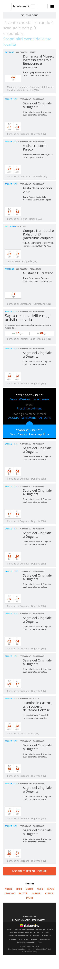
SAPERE (50, 889)
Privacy (34, 939)
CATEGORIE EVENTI (29, 15)
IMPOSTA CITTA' (38, 920)
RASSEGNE (9, 52)
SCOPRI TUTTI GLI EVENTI (29, 871)
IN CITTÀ (23, 893)
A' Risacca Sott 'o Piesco (35, 147)
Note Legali (23, 939)
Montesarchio (21, 6)
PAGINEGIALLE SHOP (44, 929)
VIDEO (40, 889)
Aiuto (40, 942)
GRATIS (33, 52)
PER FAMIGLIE (21, 52)
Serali (13, 399)
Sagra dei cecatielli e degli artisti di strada (28, 317)
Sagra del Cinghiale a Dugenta (37, 105)
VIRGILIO (17, 929)
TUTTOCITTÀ (38, 932)
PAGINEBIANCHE (25, 932)
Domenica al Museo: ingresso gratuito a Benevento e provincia (38, 61)
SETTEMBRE (28, 418)
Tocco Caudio (18, 434)
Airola (32, 434)
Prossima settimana (29, 408)
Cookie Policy (45, 939)
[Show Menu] (52, 6)
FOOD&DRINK (38, 99)
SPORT (19, 889)
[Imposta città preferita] (7, 6)
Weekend (25, 399)
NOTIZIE (8, 889)
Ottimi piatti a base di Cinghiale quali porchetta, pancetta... (37, 113)
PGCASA (13, 932)
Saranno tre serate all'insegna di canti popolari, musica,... (38, 156)
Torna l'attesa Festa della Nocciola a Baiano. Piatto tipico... (37, 198)
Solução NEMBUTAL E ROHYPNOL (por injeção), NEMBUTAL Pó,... (38, 244)
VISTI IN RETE (10, 226)
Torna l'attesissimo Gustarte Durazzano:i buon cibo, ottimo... (37, 279)
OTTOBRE (45, 418)
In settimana (41, 399)
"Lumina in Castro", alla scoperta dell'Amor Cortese (37, 706)
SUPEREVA (46, 935)
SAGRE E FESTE (11, 99)
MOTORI (29, 889)
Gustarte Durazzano (38, 273)
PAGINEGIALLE (28, 929)
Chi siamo (12, 939)
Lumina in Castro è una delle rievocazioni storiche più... (36, 716)
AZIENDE (49, 893)
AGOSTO (13, 418)
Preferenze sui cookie (26, 942)
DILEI (47, 932)
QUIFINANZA (23, 935)
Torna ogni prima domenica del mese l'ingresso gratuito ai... (37, 74)
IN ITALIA (36, 893)
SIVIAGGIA (12, 935)
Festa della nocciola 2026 (37, 190)
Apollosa (43, 434)
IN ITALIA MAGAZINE (21, 920)
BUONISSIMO (35, 935)
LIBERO (9, 929)
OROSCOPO (10, 893)
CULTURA (22, 226)
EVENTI (29, 897)
